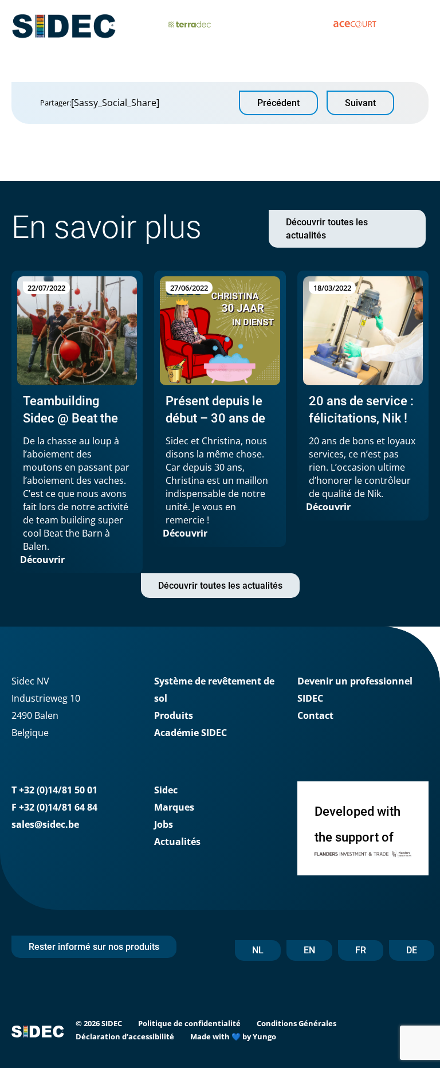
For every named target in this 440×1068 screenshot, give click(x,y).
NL (258, 950)
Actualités (177, 841)
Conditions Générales (296, 1023)
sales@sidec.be (45, 824)
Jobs (163, 824)
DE (411, 950)
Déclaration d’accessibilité (125, 1036)
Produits (173, 715)
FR (360, 950)
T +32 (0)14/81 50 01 (54, 790)
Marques (174, 807)
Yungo (264, 1036)
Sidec (166, 790)
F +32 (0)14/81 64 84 (54, 807)
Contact (315, 715)
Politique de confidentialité (189, 1023)
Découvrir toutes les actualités (327, 229)
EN (309, 950)
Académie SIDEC (190, 732)
